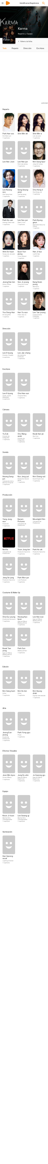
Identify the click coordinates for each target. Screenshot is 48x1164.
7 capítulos (6, 138)
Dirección (27, 48)
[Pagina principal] (8, 5)
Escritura (40, 48)
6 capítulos (6, 357)
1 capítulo (36, 228)
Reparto (15, 48)
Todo (5, 48)
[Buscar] (43, 3)
